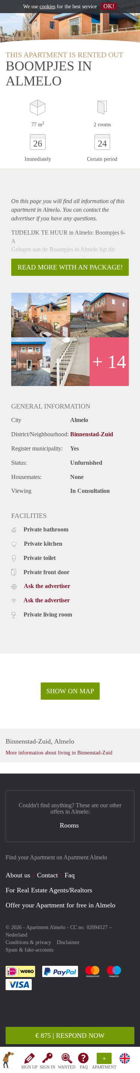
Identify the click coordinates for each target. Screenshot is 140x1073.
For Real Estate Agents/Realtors (49, 890)
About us (18, 875)
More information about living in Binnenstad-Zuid (59, 753)
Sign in (47, 1067)
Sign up (29, 1067)
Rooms (69, 825)
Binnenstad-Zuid (91, 434)
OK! (108, 6)
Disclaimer (68, 942)
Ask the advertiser (47, 586)
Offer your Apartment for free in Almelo (60, 905)
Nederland (16, 935)
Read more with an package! (70, 267)
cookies (47, 6)
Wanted (66, 1067)
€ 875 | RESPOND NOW (70, 1035)
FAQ (84, 1067)
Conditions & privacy (28, 942)
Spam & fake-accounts (29, 950)
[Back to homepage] (8, 1061)
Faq (70, 875)
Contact (47, 875)
